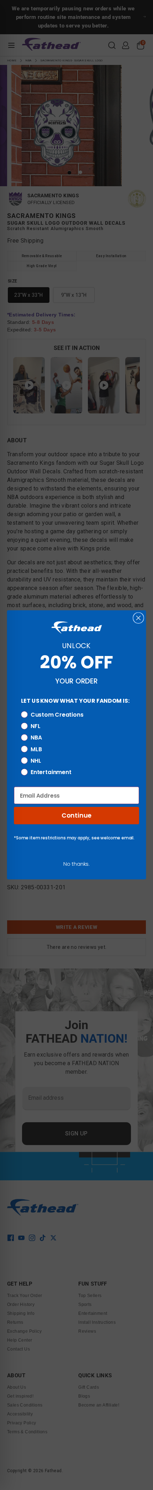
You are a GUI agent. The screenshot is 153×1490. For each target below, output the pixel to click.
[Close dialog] (138, 618)
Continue (76, 815)
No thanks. (76, 864)
